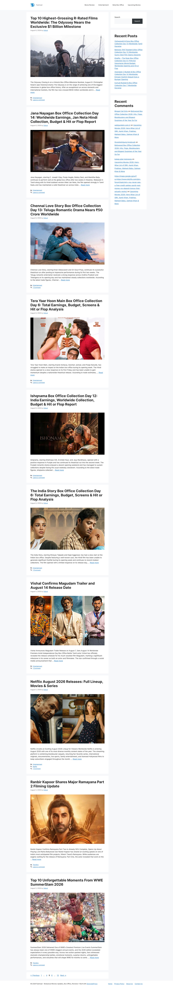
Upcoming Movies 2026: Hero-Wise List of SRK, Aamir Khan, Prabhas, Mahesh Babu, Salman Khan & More (128, 131)
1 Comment (37, 287)
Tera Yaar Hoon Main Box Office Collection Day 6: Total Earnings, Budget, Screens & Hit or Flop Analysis (66, 305)
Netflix (35, 766)
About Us (129, 984)
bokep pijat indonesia (123, 159)
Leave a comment (39, 100)
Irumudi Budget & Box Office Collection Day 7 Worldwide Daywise (126, 85)
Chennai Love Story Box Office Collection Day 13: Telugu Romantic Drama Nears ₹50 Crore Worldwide (66, 210)
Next (63, 975)
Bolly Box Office (118, 5)
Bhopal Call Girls (121, 111)
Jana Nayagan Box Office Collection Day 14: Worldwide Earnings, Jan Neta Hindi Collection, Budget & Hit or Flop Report (64, 117)
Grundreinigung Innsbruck (125, 142)
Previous (34, 975)
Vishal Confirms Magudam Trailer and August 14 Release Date (62, 585)
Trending (36, 865)
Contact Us (139, 984)
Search (117, 17)
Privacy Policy (119, 984)
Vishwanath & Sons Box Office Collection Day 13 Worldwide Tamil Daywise (128, 43)
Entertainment (104, 5)
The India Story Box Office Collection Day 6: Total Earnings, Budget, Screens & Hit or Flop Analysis (66, 495)
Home (110, 984)
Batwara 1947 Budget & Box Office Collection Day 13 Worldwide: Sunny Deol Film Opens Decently (128, 52)
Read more (85, 185)
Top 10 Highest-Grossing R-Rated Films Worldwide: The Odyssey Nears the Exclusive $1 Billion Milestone (64, 22)
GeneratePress (92, 984)
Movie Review (90, 5)
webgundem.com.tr (122, 125)
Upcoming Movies (134, 5)
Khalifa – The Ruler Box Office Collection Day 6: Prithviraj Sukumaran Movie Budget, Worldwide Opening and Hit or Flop (127, 63)
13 (58, 975)
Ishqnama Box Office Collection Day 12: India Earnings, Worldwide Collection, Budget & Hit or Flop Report (63, 400)
